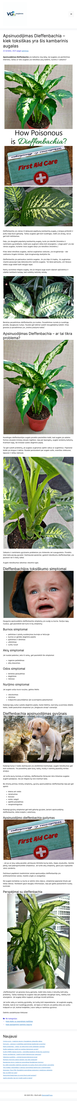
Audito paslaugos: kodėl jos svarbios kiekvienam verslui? (20, 1049)
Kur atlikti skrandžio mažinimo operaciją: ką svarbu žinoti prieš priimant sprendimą (28, 1065)
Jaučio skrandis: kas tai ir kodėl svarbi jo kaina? (17, 1078)
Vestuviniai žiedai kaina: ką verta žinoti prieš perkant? (19, 1075)
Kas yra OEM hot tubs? (10, 1073)
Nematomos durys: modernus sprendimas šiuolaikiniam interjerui (23, 1062)
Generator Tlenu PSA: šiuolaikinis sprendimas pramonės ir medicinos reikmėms (27, 1070)
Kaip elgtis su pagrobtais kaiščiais (19, 1021)
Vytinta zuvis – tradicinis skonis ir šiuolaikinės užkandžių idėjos (22, 1041)
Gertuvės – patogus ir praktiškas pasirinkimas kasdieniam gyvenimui (24, 1044)
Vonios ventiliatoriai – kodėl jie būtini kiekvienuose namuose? (22, 1054)
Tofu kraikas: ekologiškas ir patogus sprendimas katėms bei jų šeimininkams (26, 1067)
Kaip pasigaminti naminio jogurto (19, 1025)
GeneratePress (47, 1095)
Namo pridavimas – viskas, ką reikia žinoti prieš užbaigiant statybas (24, 1046)
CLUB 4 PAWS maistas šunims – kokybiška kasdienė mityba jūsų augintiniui (26, 1052)
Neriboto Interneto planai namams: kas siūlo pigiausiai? (20, 1059)
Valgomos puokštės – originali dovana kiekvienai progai (20, 1057)
